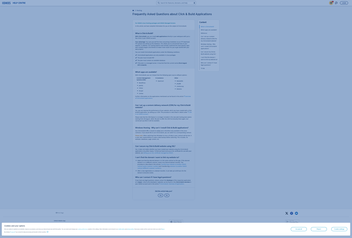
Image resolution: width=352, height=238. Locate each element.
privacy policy (130, 229)
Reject (163, 229)
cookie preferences (83, 229)
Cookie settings (339, 229)
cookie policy (121, 229)
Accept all (12, 232)
